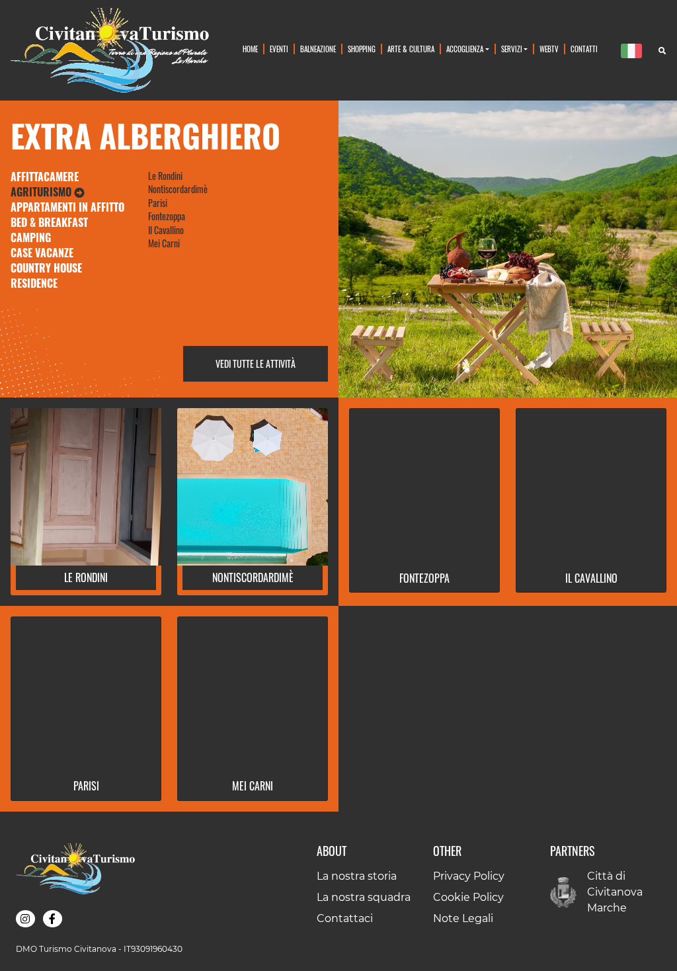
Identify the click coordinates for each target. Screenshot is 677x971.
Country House (46, 268)
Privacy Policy (468, 876)
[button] (25, 918)
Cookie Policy (468, 897)
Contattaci (345, 918)
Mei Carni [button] (252, 786)
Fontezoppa (166, 216)
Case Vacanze (42, 253)
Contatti (584, 48)
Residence (34, 283)
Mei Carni (164, 243)
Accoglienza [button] (464, 48)
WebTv (549, 48)
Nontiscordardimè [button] (253, 577)
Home (250, 48)
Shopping (362, 48)
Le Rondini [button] (86, 577)
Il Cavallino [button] (591, 578)
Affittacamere (45, 177)
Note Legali (463, 918)
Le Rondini (165, 176)
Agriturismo (42, 192)
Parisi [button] (86, 786)
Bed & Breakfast (49, 222)
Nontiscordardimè (178, 189)
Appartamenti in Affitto (67, 207)
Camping (31, 237)
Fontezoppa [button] (424, 578)
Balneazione (318, 48)
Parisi (157, 203)
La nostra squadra (364, 897)
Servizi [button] (511, 48)
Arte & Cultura (410, 48)
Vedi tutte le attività (256, 363)
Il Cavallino (166, 230)
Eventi (279, 48)
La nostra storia (357, 876)
